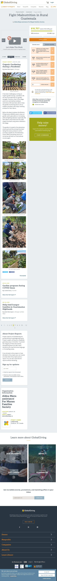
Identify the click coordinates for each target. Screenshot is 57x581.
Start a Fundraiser (43, 135)
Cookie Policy (13, 576)
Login (52, 2)
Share (24, 56)
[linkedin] (37, 527)
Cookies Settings (47, 578)
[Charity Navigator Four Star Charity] (17, 566)
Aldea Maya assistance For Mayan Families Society (29, 22)
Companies (33, 6)
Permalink (23, 276)
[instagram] (28, 527)
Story (4, 56)
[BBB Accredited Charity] (29, 566)
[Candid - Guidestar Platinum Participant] (22, 566)
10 (22, 325)
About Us (6, 550)
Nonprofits (25, 6)
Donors (4, 535)
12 (26, 325)
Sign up (7, 380)
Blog (47, 6)
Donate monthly (49, 44)
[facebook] (19, 527)
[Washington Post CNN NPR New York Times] (28, 562)
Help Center (28, 521)
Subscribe (39, 497)
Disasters (41, 6)
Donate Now (43, 39)
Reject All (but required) (47, 575)
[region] (28, 575)
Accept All (46, 572)
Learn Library (7, 555)
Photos (17, 56)
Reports (10, 56)
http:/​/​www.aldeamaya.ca (7, 415)
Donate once (35, 44)
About (18, 6)
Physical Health (20, 12)
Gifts (54, 6)
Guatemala (29, 12)
